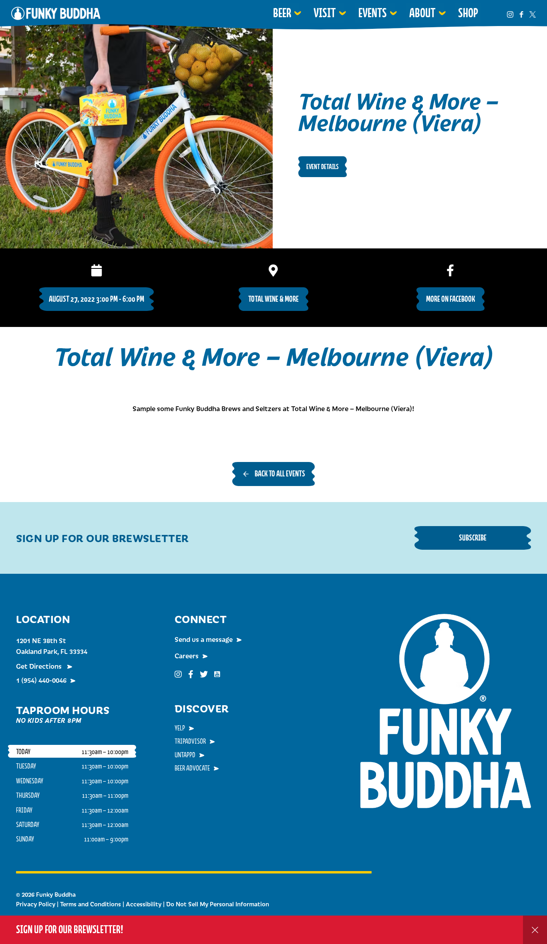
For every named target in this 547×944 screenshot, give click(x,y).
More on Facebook (450, 298)
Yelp (180, 727)
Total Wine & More (273, 298)
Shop (468, 13)
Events (372, 13)
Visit (325, 13)
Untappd (185, 754)
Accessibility (143, 904)
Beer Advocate (192, 767)
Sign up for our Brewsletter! (69, 929)
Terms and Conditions (90, 904)
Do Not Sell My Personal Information (217, 904)
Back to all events (280, 473)
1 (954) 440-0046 (41, 680)
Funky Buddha (56, 13)
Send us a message (204, 639)
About (422, 13)
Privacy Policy (35, 904)
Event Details (322, 166)
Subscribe (473, 537)
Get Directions (39, 666)
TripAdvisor (190, 740)
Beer (282, 13)
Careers (187, 655)
